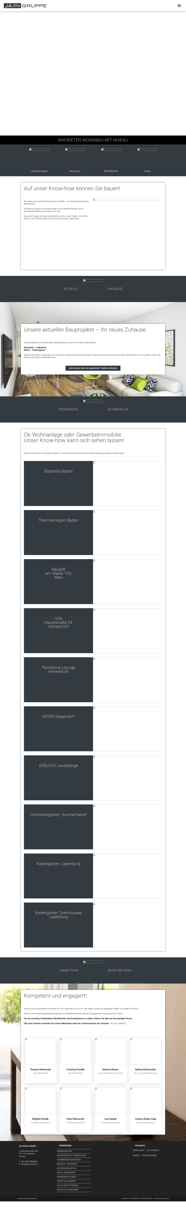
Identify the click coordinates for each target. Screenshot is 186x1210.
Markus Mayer (110, 1069)
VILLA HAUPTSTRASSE (67, 1185)
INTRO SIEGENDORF (66, 1172)
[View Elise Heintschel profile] (75, 1116)
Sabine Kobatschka (145, 1069)
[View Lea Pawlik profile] (110, 1116)
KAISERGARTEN (64, 1151)
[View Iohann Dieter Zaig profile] (145, 1116)
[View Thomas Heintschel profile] (40, 1066)
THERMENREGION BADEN (69, 1160)
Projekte (75, 171)
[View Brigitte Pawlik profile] (40, 1116)
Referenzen (111, 171)
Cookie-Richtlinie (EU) (161, 1198)
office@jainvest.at (29, 1164)
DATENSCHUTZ (146, 1198)
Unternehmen (38, 171)
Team (147, 171)
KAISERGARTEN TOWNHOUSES (71, 1155)
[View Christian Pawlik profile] (75, 1066)
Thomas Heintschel (40, 1069)
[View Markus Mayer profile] (110, 1066)
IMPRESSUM (135, 1198)
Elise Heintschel (75, 1118)
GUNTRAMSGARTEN (66, 1168)
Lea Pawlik (110, 1118)
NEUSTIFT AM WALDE (67, 1164)
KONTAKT (125, 1198)
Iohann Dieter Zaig (145, 1118)
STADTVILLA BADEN (66, 1181)
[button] (179, 6)
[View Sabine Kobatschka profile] (145, 1066)
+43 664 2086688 (118, 1023)
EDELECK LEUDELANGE (67, 1190)
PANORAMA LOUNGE (66, 1177)
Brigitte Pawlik (40, 1118)
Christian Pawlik (75, 1069)
